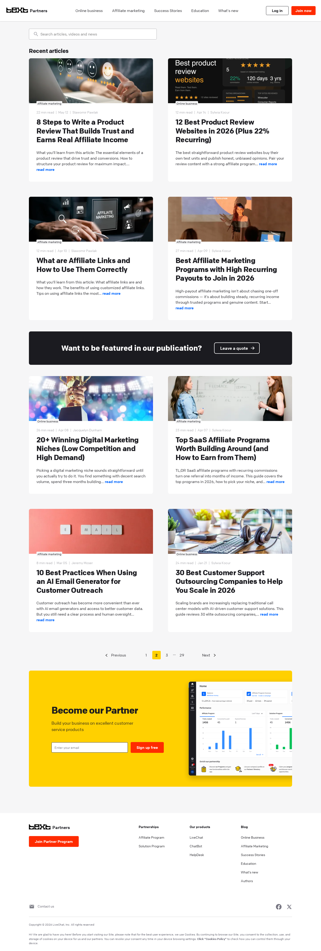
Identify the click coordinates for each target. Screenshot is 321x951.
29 (182, 655)
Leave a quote (234, 348)
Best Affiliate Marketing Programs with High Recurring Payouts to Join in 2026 (226, 269)
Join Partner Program (54, 841)
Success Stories (253, 855)
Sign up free (147, 747)
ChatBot (196, 846)
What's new (249, 872)
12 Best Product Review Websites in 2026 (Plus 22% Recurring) (222, 130)
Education (248, 863)
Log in (277, 10)
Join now (303, 10)
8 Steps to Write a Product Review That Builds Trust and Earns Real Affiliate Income (85, 130)
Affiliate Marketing (254, 846)
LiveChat (196, 837)
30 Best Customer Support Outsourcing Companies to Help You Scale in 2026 (229, 581)
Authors (247, 881)
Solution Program (152, 846)
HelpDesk (197, 855)
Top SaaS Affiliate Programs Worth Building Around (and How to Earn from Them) (223, 448)
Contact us (46, 906)
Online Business (252, 837)
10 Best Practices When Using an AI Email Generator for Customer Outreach (86, 581)
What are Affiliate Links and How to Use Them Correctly (83, 265)
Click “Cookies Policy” (212, 939)
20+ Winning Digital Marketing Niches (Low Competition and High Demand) (87, 448)
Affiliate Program (151, 837)
